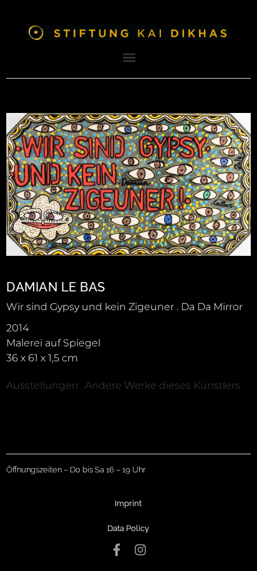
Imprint (128, 503)
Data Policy (128, 528)
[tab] (42, 385)
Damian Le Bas (55, 287)
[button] (129, 57)
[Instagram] (140, 550)
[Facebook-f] (116, 550)
